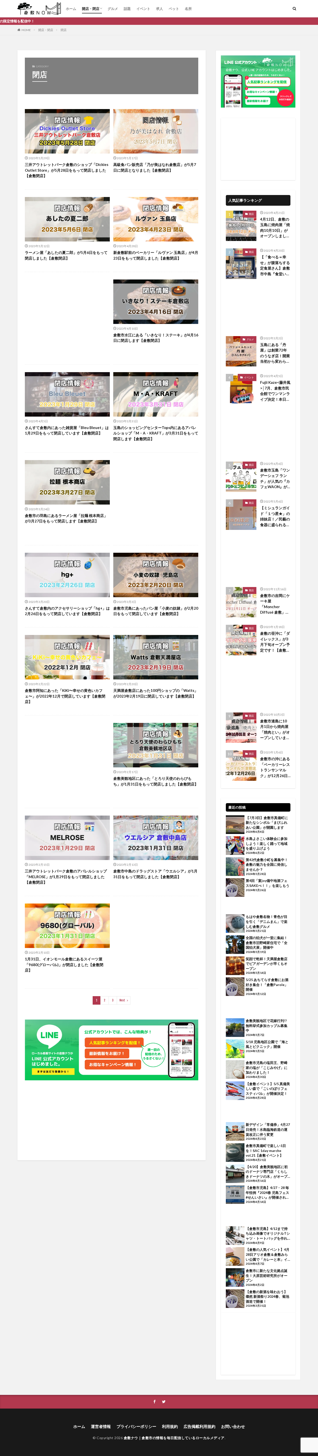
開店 (251, 213)
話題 (127, 8)
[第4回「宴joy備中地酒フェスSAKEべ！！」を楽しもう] (235, 888)
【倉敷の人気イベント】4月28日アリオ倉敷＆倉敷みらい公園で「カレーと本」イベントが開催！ (267, 1254)
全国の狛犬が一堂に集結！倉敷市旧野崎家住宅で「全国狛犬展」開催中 (266, 942)
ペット (174, 8)
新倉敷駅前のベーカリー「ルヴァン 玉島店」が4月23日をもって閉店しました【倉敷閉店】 (155, 255)
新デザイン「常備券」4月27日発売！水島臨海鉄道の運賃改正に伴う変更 (268, 1129)
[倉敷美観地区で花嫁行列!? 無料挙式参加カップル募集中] (235, 1028)
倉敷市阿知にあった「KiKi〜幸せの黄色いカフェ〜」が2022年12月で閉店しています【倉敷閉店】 (65, 696)
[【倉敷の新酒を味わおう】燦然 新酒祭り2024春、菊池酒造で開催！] (235, 1299)
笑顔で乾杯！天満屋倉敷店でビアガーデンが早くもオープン (266, 964)
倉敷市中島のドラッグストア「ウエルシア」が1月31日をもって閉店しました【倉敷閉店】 (155, 874)
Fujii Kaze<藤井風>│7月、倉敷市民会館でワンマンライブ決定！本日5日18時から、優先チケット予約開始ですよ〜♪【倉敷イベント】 (275, 391)
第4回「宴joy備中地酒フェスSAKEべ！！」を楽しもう (267, 883)
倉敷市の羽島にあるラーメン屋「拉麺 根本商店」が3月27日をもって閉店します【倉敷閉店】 (66, 518)
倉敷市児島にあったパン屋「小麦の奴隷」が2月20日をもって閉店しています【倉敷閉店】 (155, 611)
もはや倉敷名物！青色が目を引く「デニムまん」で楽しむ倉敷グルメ (266, 921)
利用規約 (170, 1426)
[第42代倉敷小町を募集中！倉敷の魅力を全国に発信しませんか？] (235, 867)
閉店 (64, 30)
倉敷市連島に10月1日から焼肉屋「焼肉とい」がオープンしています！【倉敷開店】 (275, 730)
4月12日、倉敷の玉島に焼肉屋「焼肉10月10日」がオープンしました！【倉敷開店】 (275, 228)
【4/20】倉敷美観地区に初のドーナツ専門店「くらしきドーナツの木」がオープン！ (267, 1172)
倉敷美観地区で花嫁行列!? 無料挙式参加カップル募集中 (266, 1025)
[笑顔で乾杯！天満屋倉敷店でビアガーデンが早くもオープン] (235, 966)
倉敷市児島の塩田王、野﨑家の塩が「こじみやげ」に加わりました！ (266, 1067)
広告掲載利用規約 (199, 1426)
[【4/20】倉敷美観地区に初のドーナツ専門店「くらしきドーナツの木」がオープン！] (235, 1174)
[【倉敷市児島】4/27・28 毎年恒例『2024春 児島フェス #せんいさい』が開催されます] (235, 1195)
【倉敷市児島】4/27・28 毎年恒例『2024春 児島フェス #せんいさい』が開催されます (267, 1192)
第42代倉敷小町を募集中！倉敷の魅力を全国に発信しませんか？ (267, 864)
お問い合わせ (233, 1426)
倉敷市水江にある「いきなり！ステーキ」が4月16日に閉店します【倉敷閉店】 (155, 338)
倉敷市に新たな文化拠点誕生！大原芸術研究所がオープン (266, 1275)
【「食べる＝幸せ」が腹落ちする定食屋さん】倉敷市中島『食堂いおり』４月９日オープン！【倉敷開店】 (275, 265)
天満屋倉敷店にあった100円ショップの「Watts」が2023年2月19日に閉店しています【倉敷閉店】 (155, 693)
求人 (159, 8)
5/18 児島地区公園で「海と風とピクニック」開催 (267, 1044)
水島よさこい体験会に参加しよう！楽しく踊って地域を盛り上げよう (266, 843)
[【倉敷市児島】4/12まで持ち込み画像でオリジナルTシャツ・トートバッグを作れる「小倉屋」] (235, 1236)
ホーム (71, 8)
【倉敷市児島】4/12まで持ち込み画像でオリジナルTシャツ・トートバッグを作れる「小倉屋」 (268, 1233)
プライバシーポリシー (136, 1426)
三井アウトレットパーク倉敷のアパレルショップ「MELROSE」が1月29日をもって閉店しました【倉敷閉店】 (66, 876)
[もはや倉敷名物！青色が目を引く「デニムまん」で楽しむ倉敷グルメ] (235, 924)
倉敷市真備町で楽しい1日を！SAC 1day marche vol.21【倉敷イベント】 (266, 1150)
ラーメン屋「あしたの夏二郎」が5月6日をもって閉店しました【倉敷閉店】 (66, 255)
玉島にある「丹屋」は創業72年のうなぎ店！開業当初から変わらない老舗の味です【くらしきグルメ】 (275, 353)
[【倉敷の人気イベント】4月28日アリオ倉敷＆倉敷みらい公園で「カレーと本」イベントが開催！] (235, 1257)
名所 (188, 8)
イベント (143, 8)
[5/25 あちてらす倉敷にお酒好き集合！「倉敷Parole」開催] (235, 987)
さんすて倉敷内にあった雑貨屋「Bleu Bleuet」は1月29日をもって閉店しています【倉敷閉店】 (67, 430)
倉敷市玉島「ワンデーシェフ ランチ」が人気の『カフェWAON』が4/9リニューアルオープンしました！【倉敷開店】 (275, 479)
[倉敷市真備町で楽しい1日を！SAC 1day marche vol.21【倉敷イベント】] (235, 1153)
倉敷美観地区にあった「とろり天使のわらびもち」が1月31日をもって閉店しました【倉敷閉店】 (155, 781)
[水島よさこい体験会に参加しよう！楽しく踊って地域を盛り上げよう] (235, 846)
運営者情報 (101, 1426)
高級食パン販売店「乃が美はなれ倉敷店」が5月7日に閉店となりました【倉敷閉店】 (154, 167)
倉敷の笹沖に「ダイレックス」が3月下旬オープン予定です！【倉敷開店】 (275, 642)
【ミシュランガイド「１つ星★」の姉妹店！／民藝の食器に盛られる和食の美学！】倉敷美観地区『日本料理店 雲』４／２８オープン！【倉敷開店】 (275, 516)
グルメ (113, 8)
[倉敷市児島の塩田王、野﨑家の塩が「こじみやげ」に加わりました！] (235, 1070)
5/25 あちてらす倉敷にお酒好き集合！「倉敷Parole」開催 (267, 984)
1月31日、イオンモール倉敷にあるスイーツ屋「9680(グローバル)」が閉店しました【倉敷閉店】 (64, 964)
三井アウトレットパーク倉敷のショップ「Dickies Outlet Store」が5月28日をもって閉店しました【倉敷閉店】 (66, 170)
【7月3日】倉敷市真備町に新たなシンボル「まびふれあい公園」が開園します (267, 822)
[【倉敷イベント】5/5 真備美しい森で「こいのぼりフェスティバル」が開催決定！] (235, 1091)
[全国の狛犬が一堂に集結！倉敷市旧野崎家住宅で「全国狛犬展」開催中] (235, 945)
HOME (26, 30)
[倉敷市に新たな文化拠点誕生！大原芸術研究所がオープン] (235, 1278)
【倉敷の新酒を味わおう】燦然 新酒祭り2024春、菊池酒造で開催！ (267, 1296)
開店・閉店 (90, 8)
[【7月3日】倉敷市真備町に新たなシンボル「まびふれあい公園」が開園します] (235, 825)
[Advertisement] (67, 318)
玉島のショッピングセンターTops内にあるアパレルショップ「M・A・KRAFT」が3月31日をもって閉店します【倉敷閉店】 (155, 433)
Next (122, 1000)
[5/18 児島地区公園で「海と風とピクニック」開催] (235, 1049)
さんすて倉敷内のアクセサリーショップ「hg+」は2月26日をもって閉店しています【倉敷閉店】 (67, 611)
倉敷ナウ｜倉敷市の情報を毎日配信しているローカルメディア (174, 1438)
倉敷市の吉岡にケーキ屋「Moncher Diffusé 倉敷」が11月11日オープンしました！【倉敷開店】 (275, 604)
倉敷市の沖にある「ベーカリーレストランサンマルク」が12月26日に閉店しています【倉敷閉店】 (275, 767)
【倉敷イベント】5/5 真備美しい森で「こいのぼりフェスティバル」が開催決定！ (268, 1089)
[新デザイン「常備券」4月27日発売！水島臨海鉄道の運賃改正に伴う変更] (235, 1132)
